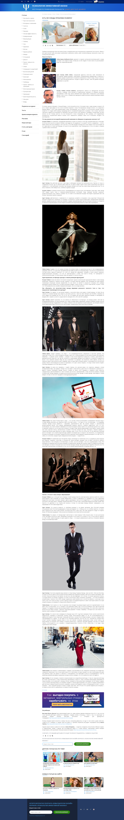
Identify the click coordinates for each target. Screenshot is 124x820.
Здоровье (26, 46)
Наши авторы (26, 123)
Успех (24, 28)
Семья (25, 66)
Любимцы (26, 82)
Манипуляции (27, 39)
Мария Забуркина (90, 791)
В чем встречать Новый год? (71, 763)
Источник (44, 690)
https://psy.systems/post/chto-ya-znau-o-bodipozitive (59, 724)
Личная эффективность (30, 34)
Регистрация (89, 1)
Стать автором (27, 127)
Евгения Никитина (49, 768)
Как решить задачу (28, 18)
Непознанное (27, 79)
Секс (24, 44)
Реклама (25, 118)
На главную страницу (46, 14)
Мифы (25, 102)
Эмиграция (26, 94)
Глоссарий (25, 135)
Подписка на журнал (28, 106)
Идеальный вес (27, 52)
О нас (23, 131)
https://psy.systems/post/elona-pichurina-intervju (85, 730)
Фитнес (25, 49)
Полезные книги (28, 74)
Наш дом (25, 99)
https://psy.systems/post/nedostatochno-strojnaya (61, 718)
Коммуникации (27, 36)
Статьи (24, 15)
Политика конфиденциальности (37, 815)
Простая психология (29, 21)
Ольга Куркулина (49, 791)
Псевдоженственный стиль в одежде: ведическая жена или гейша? (51, 765)
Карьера (25, 31)
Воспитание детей (28, 71)
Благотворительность (29, 96)
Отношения (26, 57)
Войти (82, 1)
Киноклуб (26, 77)
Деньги (25, 59)
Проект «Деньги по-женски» (29, 63)
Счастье (25, 26)
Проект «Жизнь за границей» (28, 85)
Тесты (24, 110)
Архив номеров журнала (29, 114)
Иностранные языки (29, 89)
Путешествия (27, 91)
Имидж (25, 54)
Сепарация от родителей (30, 69)
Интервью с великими (29, 23)
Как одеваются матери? (90, 763)
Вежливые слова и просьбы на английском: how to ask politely (92, 789)
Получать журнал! (82, 744)
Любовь (25, 41)
